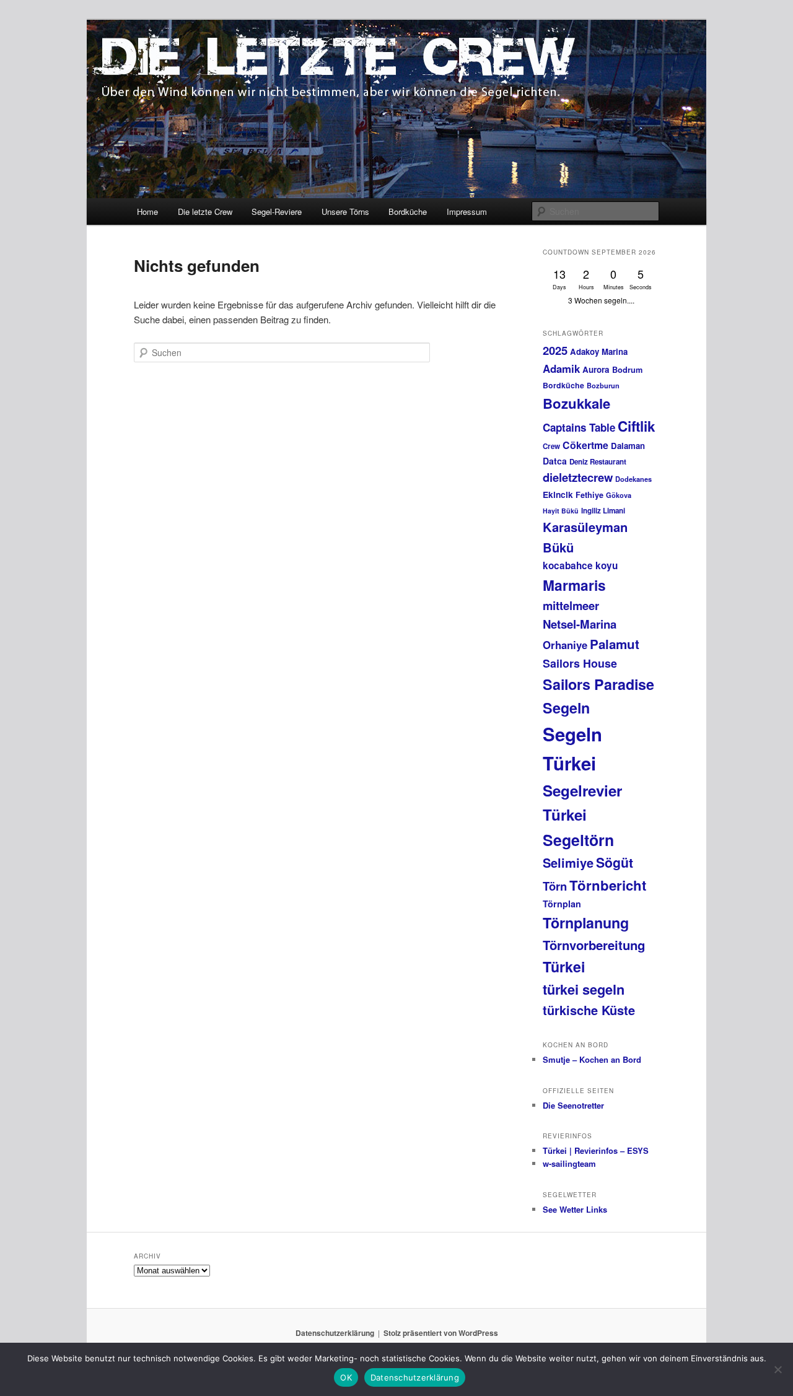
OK (346, 1377)
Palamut (614, 644)
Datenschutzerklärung (335, 1332)
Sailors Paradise (598, 684)
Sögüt (614, 862)
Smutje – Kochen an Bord (592, 1059)
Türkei (564, 966)
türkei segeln (583, 989)
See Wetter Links (575, 1209)
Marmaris (574, 585)
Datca (555, 461)
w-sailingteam (569, 1163)
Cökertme (585, 445)
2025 (555, 350)
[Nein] (777, 1369)
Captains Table (579, 427)
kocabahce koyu (580, 565)
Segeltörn (578, 840)
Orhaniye (565, 644)
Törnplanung (586, 922)
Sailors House (580, 663)
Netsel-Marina (579, 624)
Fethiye (589, 494)
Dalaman (628, 446)
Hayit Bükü (561, 510)
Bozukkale (576, 403)
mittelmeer (571, 605)
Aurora (596, 369)
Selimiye (568, 862)
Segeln (566, 707)
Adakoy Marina (599, 351)
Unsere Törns (345, 211)
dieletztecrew (578, 477)
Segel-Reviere (277, 211)
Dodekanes (633, 479)
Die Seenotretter (573, 1105)
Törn (555, 886)
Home (147, 211)
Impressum (467, 211)
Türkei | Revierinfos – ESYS (596, 1150)
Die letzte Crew (205, 211)
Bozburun (603, 385)
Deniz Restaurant (597, 461)
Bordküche (407, 211)
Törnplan (562, 903)
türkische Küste (589, 1010)
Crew (551, 446)
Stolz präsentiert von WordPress (440, 1332)
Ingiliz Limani (603, 510)
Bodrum (627, 369)
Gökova (618, 495)
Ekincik (558, 494)
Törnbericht (607, 885)
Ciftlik (636, 426)
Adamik (561, 368)
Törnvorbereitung (594, 945)
